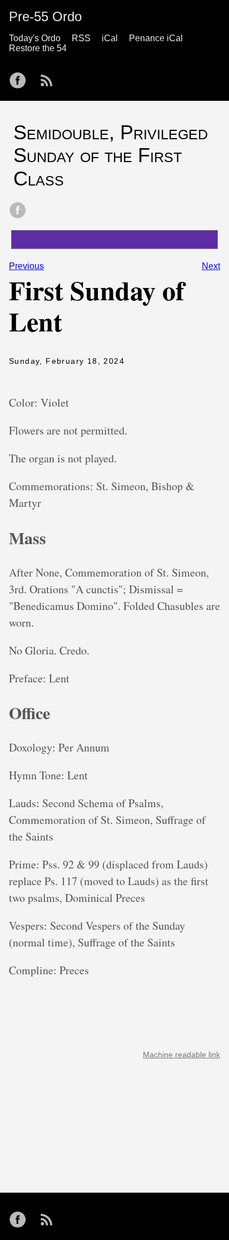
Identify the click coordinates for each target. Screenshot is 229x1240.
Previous (26, 266)
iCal (110, 38)
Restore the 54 (38, 48)
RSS (81, 38)
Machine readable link (181, 1054)
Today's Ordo (35, 38)
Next (211, 266)
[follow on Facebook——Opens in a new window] (21, 76)
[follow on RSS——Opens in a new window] (50, 76)
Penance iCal (156, 38)
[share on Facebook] (18, 211)
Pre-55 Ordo (45, 16)
